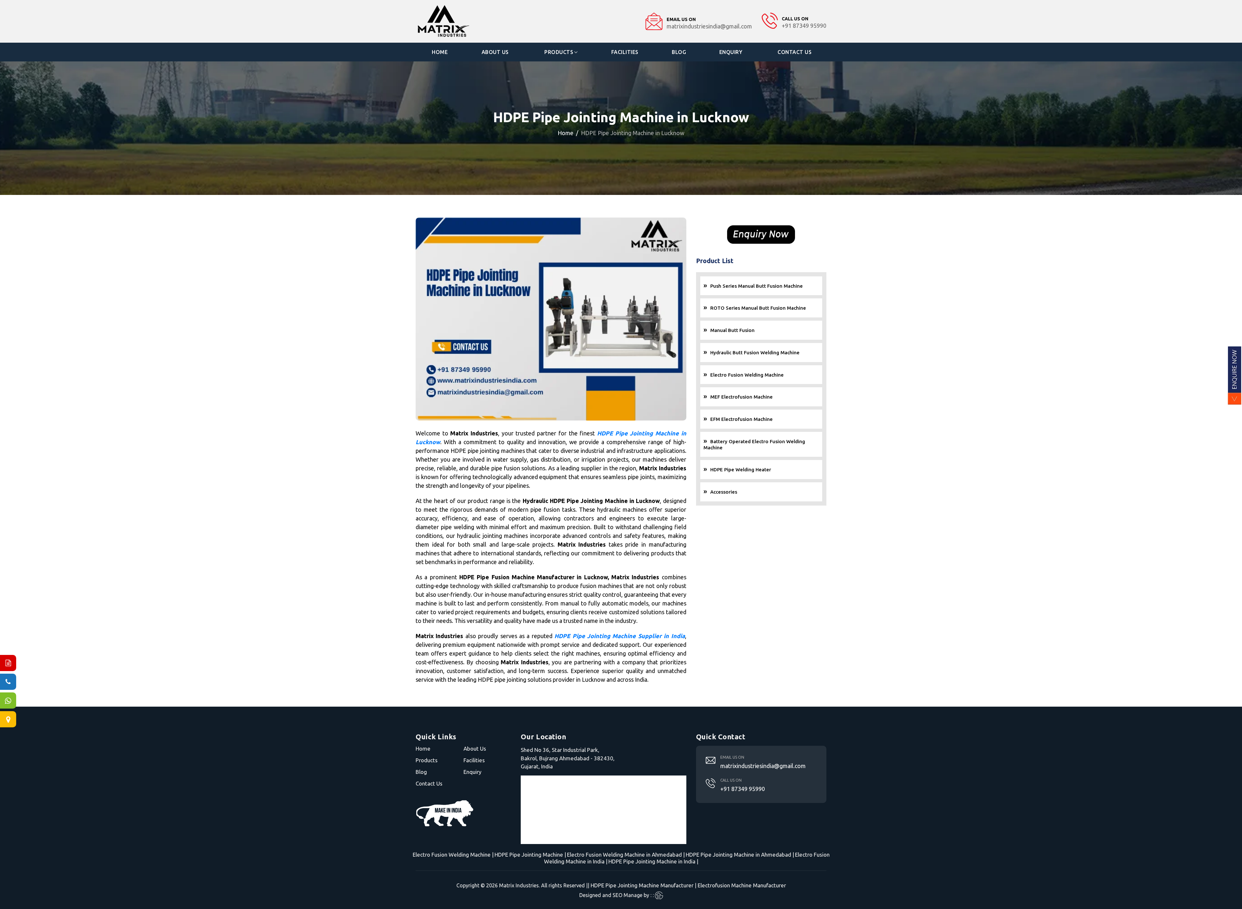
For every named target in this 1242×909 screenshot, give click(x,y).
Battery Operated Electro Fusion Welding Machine (754, 444)
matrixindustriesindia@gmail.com (763, 766)
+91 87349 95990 (742, 789)
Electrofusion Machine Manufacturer (742, 885)
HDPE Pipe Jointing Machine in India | (653, 861)
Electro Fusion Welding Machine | (453, 854)
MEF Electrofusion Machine (741, 397)
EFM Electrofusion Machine (741, 419)
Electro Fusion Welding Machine (747, 375)
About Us (495, 52)
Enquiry (731, 52)
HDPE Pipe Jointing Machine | (530, 854)
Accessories (723, 492)
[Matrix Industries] (463, 21)
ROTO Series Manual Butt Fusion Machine (758, 308)
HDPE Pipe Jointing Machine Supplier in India (619, 636)
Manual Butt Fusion (732, 330)
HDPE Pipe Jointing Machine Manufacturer (642, 885)
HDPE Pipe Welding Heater (740, 469)
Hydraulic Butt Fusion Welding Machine (755, 352)
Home (440, 52)
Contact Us (795, 52)
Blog (679, 52)
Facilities (624, 52)
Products (558, 52)
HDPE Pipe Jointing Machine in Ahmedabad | (740, 854)
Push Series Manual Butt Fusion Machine (756, 286)
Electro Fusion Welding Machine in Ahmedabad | (626, 854)
